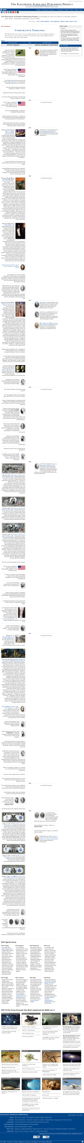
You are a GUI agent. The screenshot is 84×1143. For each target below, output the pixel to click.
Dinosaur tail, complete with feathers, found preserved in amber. (50, 1066)
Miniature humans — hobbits (50, 1098)
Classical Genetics (48, 10)
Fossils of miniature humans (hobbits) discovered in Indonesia (50, 1033)
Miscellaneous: (9, 1126)
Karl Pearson (43, 312)
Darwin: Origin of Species (29, 1027)
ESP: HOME (3, 1141)
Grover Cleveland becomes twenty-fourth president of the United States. (10, 266)
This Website (31, 1117)
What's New (69, 10)
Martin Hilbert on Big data (29, 1095)
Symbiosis (25, 1051)
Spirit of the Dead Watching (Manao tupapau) (9, 132)
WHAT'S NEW (64, 21)
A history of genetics (28, 1036)
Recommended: (9, 1124)
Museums (72, 1129)
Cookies (32, 1131)
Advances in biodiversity (8, 1067)
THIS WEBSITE (55, 21)
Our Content (22, 1117)
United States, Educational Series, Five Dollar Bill (13, 535)
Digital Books (50, 1120)
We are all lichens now (28, 1068)
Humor (30, 1126)
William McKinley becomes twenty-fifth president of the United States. (10, 708)
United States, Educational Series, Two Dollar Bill (13, 508)
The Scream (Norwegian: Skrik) (8, 180)
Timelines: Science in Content (36, 1120)
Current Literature (20, 1122)
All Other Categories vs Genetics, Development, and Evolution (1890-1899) (33, 1141)
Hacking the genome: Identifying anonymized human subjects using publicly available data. (31, 1100)
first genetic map (20, 997)
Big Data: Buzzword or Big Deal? (30, 1091)
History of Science (49, 1129)
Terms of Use (19, 1131)
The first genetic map (28, 1033)
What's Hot (79, 10)
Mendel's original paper (20, 995)
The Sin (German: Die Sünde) (8, 225)
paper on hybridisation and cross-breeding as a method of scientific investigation (49, 837)
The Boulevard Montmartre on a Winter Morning (8, 637)
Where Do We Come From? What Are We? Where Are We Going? (14, 660)
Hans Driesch (43, 302)
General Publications (21, 1126)
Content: (11, 1120)
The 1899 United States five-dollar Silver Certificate (14, 877)
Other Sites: (10, 1129)
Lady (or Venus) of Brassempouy (8, 369)
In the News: (10, 1122)
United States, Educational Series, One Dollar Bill (13, 475)
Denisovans (46, 1095)
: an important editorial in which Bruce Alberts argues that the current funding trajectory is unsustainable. (71, 1029)
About (38, 10)
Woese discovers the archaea (10, 1064)
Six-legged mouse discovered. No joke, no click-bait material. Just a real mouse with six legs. (71, 1093)
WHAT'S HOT (73, 21)
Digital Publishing (26, 1129)
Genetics (17, 1129)
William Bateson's (49, 323)
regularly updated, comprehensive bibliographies (49, 999)
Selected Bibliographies (22, 1124)
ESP (38, 21)
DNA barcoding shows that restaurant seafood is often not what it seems (10, 1072)
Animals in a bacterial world (29, 1072)
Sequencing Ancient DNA (49, 1074)
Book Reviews (34, 1124)
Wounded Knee (12, 81)
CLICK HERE (64, 53)
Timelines (60, 10)
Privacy (26, 1131)
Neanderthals (46, 1091)
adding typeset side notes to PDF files (50, 982)
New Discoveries (44, 1122)
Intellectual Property (42, 1131)
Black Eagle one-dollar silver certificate (14, 824)
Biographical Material (62, 1129)
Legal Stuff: (10, 1131)
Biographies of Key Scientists (63, 1120)
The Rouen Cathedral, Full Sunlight (8, 304)
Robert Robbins (6, 949)
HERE (77, 40)
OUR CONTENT (45, 21)
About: (12, 1117)
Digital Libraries (38, 1129)
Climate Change (6, 1078)
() (47, 131)
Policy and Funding (32, 1122)
